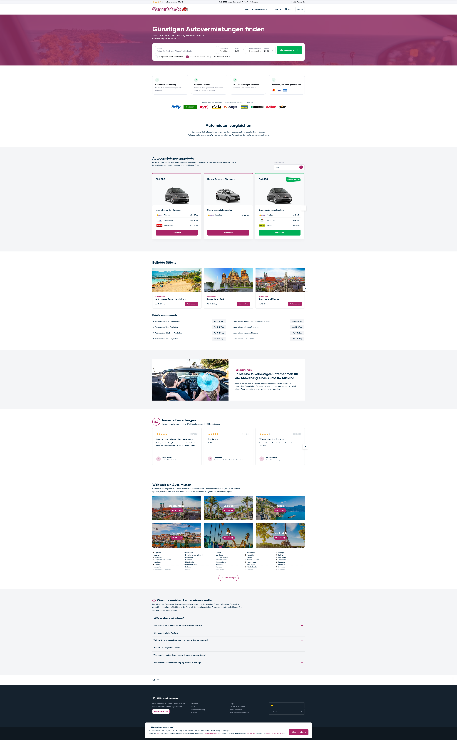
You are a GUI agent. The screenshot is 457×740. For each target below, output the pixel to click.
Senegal (281, 553)
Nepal (249, 557)
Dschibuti (189, 557)
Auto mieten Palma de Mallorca (170, 299)
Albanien (157, 557)
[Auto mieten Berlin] (228, 280)
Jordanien (220, 555)
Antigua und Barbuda (162, 569)
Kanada (219, 567)
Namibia (250, 555)
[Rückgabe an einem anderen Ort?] (156, 56)
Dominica (189, 553)
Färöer (187, 569)
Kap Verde (220, 569)
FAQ (246, 9)
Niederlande (252, 567)
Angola (157, 564)
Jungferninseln (222, 557)
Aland (156, 555)
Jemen (218, 553)
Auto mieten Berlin (216, 299)
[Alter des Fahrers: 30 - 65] (187, 56)
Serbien (281, 555)
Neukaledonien (253, 560)
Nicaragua (251, 564)
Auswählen (176, 232)
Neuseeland (251, 562)
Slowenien (282, 567)
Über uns (194, 704)
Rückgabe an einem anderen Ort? (171, 57)
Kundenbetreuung (259, 9)
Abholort (159, 49)
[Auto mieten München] (280, 280)
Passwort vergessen (237, 707)
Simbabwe (282, 560)
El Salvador (189, 562)
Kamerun (219, 564)
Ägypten (157, 553)
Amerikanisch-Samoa (162, 560)
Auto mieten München (269, 299)
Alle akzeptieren (299, 732)
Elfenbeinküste (191, 564)
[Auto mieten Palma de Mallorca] (176, 280)
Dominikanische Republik (195, 555)
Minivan (194, 713)
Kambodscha (221, 562)
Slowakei (281, 564)
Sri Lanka (281, 569)
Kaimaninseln (221, 560)
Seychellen (282, 557)
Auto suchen (192, 304)
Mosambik (251, 553)
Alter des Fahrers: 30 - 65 (199, 57)
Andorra (157, 562)
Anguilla (157, 567)
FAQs (193, 707)
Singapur (281, 562)
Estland (188, 567)
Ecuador (188, 560)
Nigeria (250, 569)
